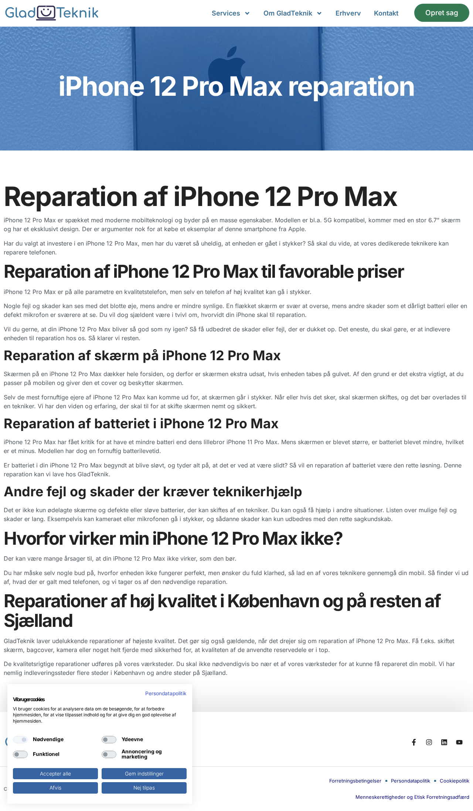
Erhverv (348, 13)
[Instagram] (429, 742)
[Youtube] (459, 742)
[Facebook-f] (414, 742)
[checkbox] (20, 739)
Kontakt (386, 13)
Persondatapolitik (166, 693)
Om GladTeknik (287, 13)
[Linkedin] (444, 742)
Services (226, 13)
